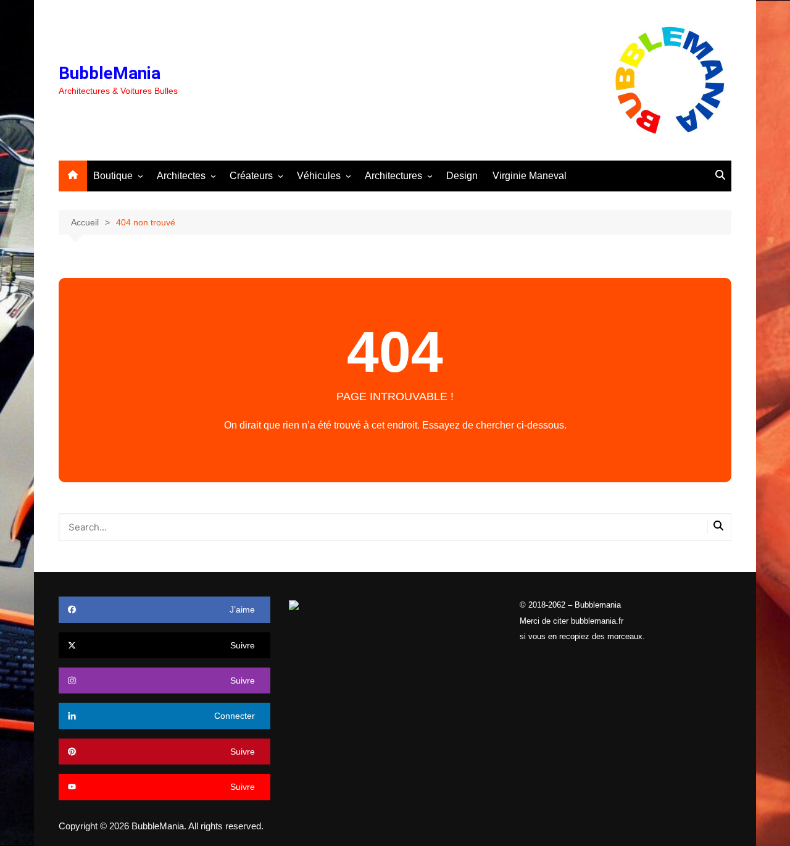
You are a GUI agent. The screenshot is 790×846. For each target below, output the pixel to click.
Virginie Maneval (530, 175)
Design (462, 175)
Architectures (393, 175)
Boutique (113, 175)
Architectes (181, 175)
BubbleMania (109, 73)
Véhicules (319, 175)
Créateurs (251, 175)
